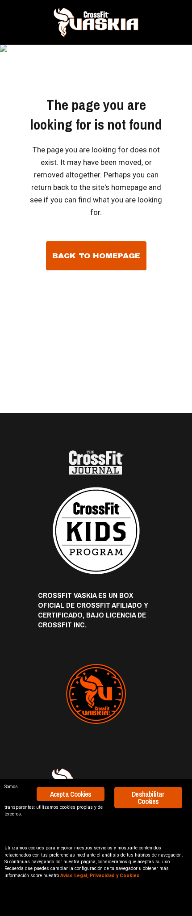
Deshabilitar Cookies (148, 797)
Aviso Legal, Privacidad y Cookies (99, 875)
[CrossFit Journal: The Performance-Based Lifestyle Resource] (96, 463)
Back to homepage (96, 256)
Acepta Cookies (71, 794)
